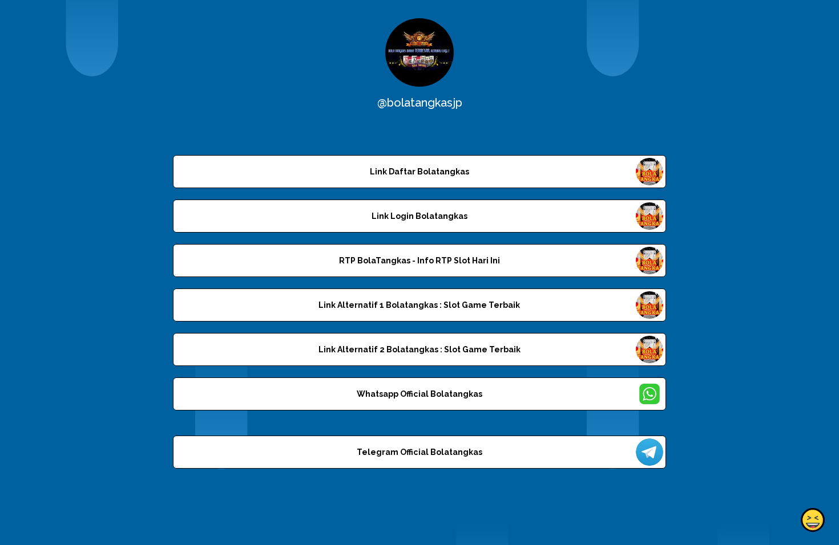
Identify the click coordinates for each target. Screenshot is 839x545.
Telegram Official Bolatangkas (419, 452)
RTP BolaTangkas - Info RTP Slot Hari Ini (419, 260)
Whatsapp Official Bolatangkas (419, 393)
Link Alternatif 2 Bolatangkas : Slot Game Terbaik (419, 349)
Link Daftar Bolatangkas (419, 171)
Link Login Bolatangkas (419, 216)
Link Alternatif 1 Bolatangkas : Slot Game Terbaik (419, 305)
